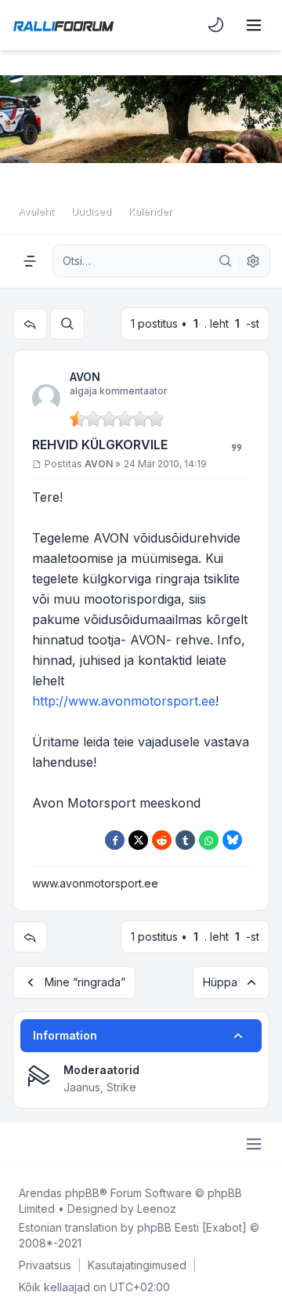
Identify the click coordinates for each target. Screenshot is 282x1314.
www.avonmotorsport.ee (95, 883)
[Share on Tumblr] (185, 840)
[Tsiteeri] (236, 447)
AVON (85, 376)
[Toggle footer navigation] (253, 1144)
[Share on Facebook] (115, 840)
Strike (121, 1087)
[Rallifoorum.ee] (63, 25)
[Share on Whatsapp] (209, 840)
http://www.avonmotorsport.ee (123, 701)
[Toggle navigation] (253, 25)
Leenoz (156, 1208)
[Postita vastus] (30, 323)
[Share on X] (138, 840)
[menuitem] (216, 25)
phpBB (82, 1193)
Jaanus (81, 1087)
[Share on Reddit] (162, 840)
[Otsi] (225, 261)
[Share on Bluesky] (232, 840)
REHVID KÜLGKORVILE (100, 444)
